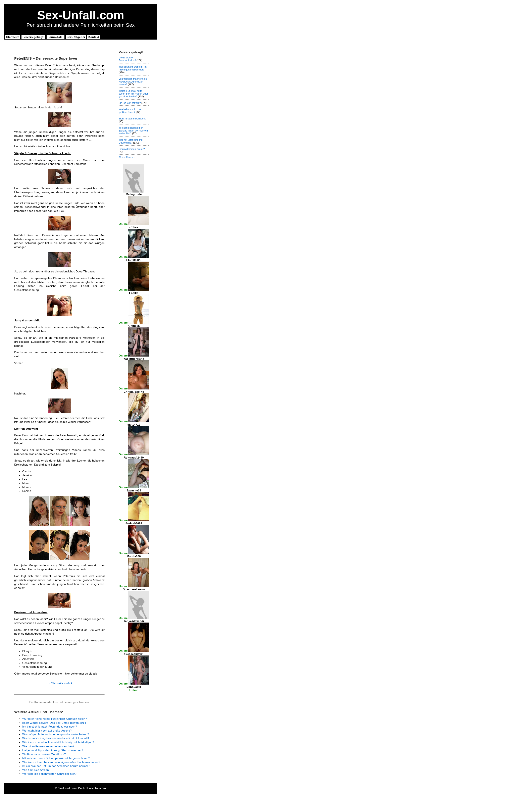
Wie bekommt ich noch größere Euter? (131, 111)
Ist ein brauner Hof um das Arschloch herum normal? (56, 765)
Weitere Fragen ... (127, 157)
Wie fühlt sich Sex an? (36, 770)
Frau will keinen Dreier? (132, 149)
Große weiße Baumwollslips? (127, 59)
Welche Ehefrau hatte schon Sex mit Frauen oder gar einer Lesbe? (133, 94)
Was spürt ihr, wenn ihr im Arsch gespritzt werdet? (133, 68)
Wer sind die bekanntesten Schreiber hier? (49, 773)
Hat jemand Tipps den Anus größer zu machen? (52, 750)
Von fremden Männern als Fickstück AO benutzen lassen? (133, 81)
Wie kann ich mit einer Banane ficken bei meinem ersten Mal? (133, 130)
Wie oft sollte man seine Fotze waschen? (48, 746)
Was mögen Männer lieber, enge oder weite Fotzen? (55, 734)
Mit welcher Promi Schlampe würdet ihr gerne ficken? (56, 758)
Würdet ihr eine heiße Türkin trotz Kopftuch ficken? (54, 718)
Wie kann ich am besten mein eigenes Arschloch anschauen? (61, 762)
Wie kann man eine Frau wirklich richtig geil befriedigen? (58, 742)
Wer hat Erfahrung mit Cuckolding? (130, 141)
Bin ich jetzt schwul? (130, 103)
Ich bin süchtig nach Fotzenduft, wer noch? (49, 726)
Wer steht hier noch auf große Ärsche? (47, 730)
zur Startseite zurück (59, 683)
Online (123, 223)
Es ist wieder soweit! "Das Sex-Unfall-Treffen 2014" (54, 722)
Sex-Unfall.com (80, 15)
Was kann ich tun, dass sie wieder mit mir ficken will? (55, 738)
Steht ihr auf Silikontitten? (132, 118)
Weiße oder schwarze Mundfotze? (44, 754)
